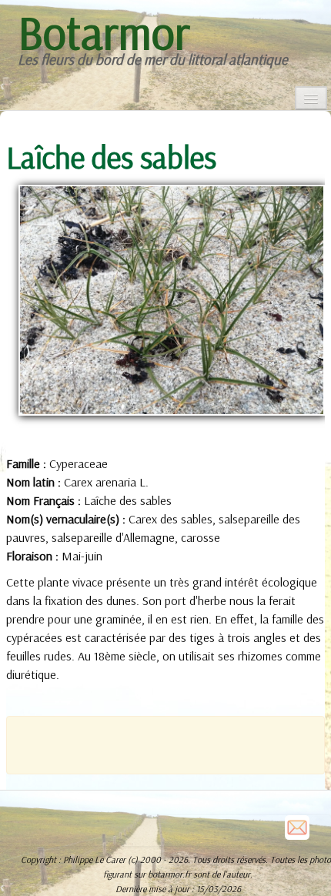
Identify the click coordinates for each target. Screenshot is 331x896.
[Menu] (311, 98)
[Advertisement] (175, 743)
